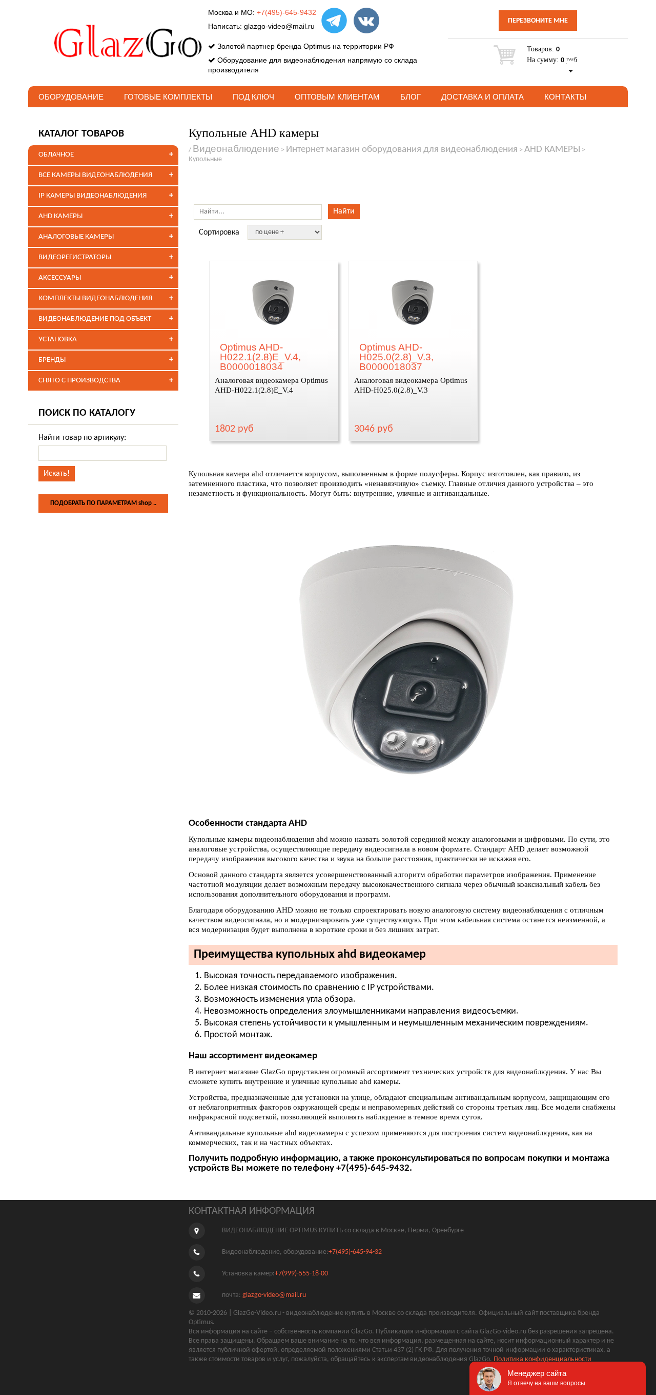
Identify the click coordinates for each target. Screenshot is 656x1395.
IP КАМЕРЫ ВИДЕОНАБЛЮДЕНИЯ (92, 196)
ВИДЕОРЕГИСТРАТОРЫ (74, 257)
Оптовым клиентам (337, 96)
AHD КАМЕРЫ (60, 216)
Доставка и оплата (482, 96)
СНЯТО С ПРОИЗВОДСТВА (79, 380)
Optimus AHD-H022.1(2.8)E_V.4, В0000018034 (260, 357)
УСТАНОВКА (57, 339)
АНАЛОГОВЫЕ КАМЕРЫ (76, 237)
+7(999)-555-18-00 (301, 1273)
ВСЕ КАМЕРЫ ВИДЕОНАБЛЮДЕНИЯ (95, 175)
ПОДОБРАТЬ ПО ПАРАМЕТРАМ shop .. (103, 503)
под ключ (253, 96)
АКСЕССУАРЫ (59, 278)
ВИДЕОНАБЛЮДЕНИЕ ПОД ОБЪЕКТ (94, 319)
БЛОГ (410, 96)
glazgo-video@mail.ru (279, 26)
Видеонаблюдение (236, 148)
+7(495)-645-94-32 (355, 1252)
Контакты (565, 96)
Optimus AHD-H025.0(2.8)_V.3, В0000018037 (396, 357)
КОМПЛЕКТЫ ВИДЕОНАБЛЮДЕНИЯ (95, 298)
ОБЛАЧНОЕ (56, 155)
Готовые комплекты (168, 96)
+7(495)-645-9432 (286, 12)
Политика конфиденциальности (542, 1359)
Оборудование (71, 96)
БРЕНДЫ (52, 360)
